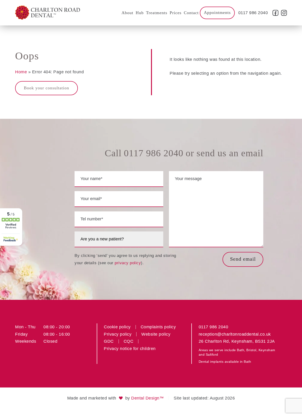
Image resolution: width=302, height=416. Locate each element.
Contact (191, 12)
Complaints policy (158, 327)
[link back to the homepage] (47, 13)
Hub (140, 12)
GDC (109, 341)
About (127, 12)
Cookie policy (117, 327)
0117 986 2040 (253, 12)
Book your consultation (46, 88)
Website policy (155, 334)
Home (21, 72)
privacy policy (128, 263)
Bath (240, 350)
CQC (129, 341)
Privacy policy (117, 334)
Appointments (217, 12)
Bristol (251, 350)
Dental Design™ (147, 398)
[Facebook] (275, 14)
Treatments (156, 12)
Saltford (212, 354)
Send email (243, 259)
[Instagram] (283, 14)
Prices (175, 12)
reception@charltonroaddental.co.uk (235, 334)
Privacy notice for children (130, 348)
